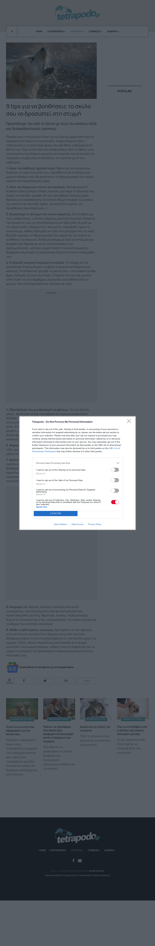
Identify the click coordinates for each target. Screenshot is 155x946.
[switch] (115, 470)
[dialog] (77, 473)
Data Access (77, 524)
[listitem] (77, 463)
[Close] (130, 422)
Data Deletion (60, 524)
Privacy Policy (94, 524)
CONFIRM (55, 513)
